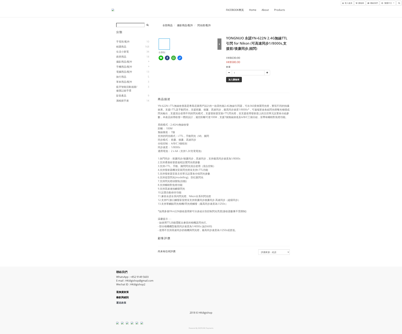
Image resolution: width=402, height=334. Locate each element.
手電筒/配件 (123, 41)
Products (279, 10)
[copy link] (179, 58)
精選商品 (121, 46)
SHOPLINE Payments (205, 328)
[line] (161, 58)
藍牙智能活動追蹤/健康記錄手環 (126, 88)
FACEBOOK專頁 (235, 10)
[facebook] (167, 58)
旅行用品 (121, 76)
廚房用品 (121, 56)
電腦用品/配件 (124, 71)
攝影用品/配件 (124, 61)
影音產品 (121, 95)
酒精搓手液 (122, 100)
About (265, 10)
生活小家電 (122, 51)
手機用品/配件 (124, 66)
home (252, 10)
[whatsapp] (173, 58)
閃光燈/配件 (204, 25)
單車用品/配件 (124, 82)
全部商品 (168, 25)
